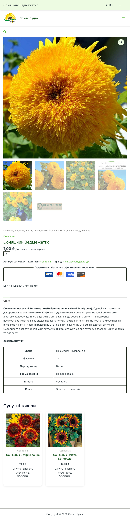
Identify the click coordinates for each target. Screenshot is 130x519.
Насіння (19, 230)
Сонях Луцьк (28, 18)
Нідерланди (82, 261)
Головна (8, 230)
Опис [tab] (6, 300)
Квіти (29, 230)
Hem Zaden (69, 261)
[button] (121, 42)
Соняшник (56, 230)
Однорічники (41, 230)
